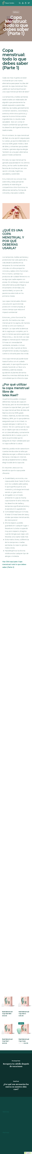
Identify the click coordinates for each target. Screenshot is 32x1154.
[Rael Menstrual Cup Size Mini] (7, 1001)
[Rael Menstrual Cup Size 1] (7, 1028)
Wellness (16, 12)
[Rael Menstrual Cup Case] (24, 1028)
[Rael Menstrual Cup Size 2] (24, 1001)
